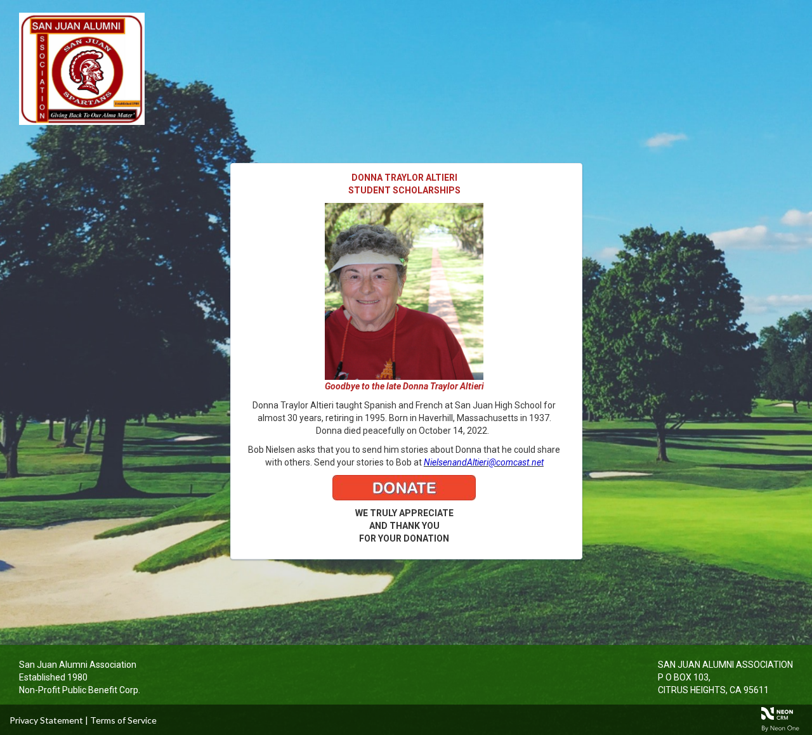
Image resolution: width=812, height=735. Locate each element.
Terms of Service (123, 720)
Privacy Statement (46, 720)
